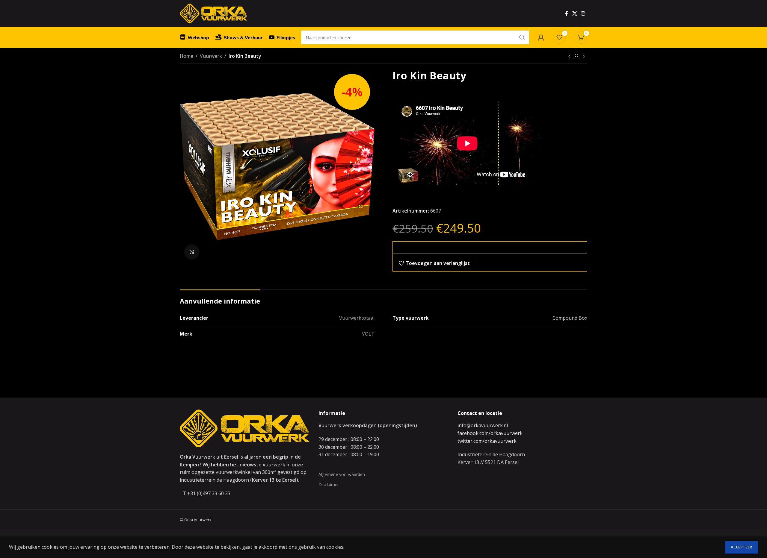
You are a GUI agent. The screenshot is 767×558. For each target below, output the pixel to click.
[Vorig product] (569, 56)
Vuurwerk (211, 56)
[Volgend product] (583, 56)
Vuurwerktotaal (357, 318)
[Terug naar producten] (576, 56)
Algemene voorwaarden (341, 474)
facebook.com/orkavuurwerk (490, 433)
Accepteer (741, 547)
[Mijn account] (541, 37)
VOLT (368, 333)
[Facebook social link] (566, 13)
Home (186, 56)
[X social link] (574, 13)
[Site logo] (213, 13)
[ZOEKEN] (522, 37)
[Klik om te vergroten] (191, 251)
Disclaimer (328, 484)
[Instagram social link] (583, 13)
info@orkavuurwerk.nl (483, 425)
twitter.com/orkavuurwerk (487, 441)
